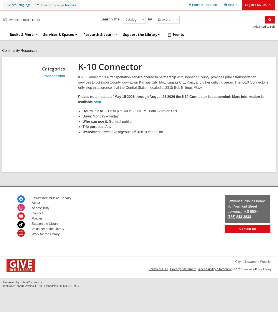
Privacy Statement (183, 269)
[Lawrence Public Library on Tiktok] (21, 224)
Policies (37, 218)
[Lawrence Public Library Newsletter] (21, 233)
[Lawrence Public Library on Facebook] (21, 199)
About (36, 203)
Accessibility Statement (215, 269)
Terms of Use (158, 269)
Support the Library (45, 223)
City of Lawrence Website (253, 261)
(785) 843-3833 (239, 217)
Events (178, 34)
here (97, 102)
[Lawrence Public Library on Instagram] (21, 207)
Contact (37, 213)
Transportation (54, 76)
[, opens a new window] (21, 271)
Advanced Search (264, 27)
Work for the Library (46, 234)
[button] (230, 5)
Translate (70, 5)
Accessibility (41, 208)
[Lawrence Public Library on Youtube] (21, 216)
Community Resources (19, 50)
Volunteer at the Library (48, 229)
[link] (202, 5)
